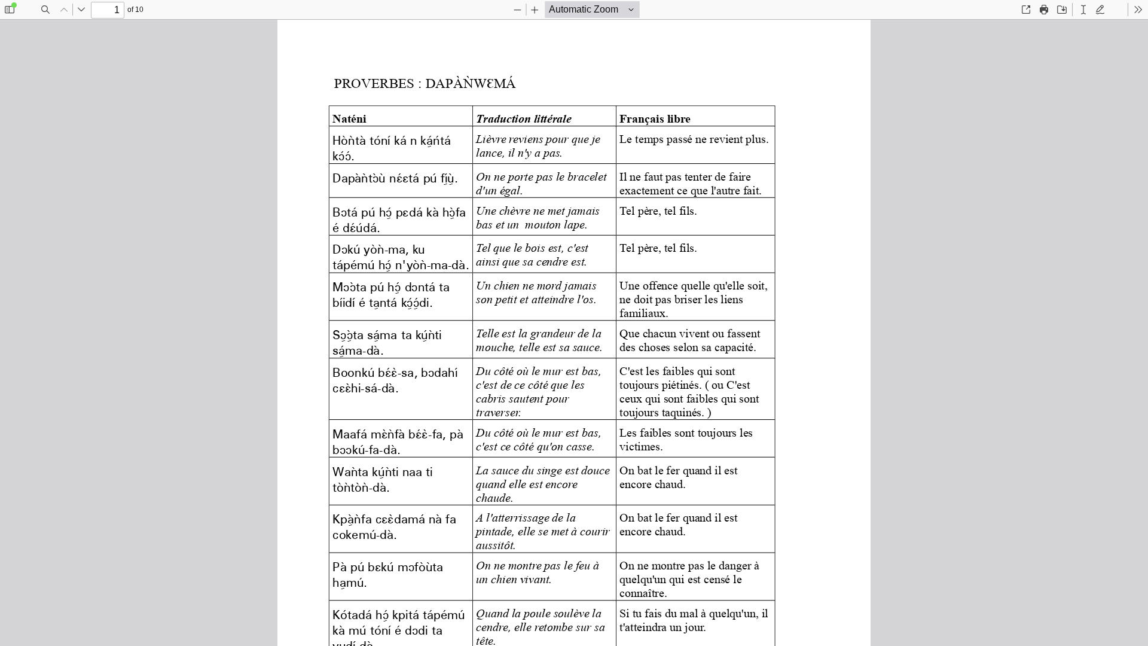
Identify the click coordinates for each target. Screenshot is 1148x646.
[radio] (1083, 9)
